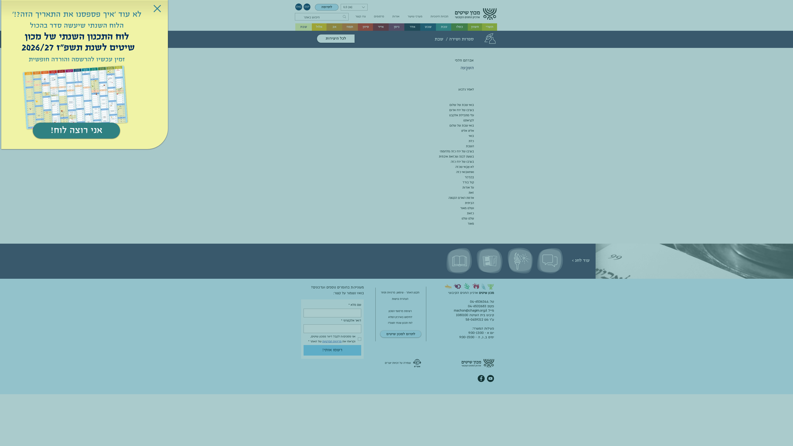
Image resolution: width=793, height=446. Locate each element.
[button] (157, 8)
